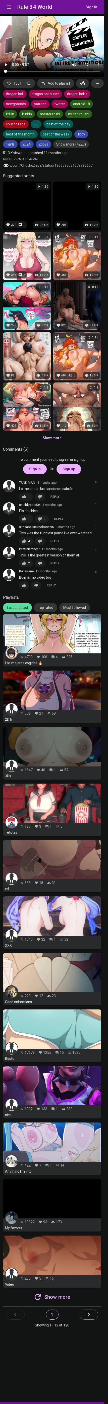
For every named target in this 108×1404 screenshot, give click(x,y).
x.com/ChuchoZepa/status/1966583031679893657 (51, 165)
